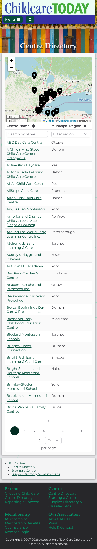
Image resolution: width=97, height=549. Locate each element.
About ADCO (59, 519)
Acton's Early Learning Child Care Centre (25, 174)
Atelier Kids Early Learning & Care (21, 245)
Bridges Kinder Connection (19, 348)
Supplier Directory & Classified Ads (36, 474)
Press (52, 523)
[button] (34, 75)
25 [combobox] (49, 440)
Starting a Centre (24, 470)
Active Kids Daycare (23, 165)
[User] (30, 19)
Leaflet (50, 120)
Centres (55, 488)
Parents (12, 488)
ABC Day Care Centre (24, 142)
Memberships (16, 519)
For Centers (17, 463)
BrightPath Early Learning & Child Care (24, 359)
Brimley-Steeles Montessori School (22, 386)
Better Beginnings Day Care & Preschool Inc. (26, 309)
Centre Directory (23, 467)
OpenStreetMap (67, 120)
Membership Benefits (22, 523)
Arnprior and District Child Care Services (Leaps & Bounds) (24, 220)
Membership (17, 514)
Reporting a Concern (22, 502)
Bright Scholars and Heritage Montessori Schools (23, 373)
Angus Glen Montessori (26, 209)
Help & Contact (60, 527)
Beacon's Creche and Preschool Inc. (24, 287)
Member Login (17, 532)
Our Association (64, 514)
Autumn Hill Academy (25, 266)
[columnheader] (27, 125)
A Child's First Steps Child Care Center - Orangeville (23, 153)
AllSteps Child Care (22, 191)
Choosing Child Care (22, 493)
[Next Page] (39, 440)
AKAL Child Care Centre (26, 184)
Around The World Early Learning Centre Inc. (26, 234)
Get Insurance (16, 527)
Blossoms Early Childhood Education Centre (24, 323)
